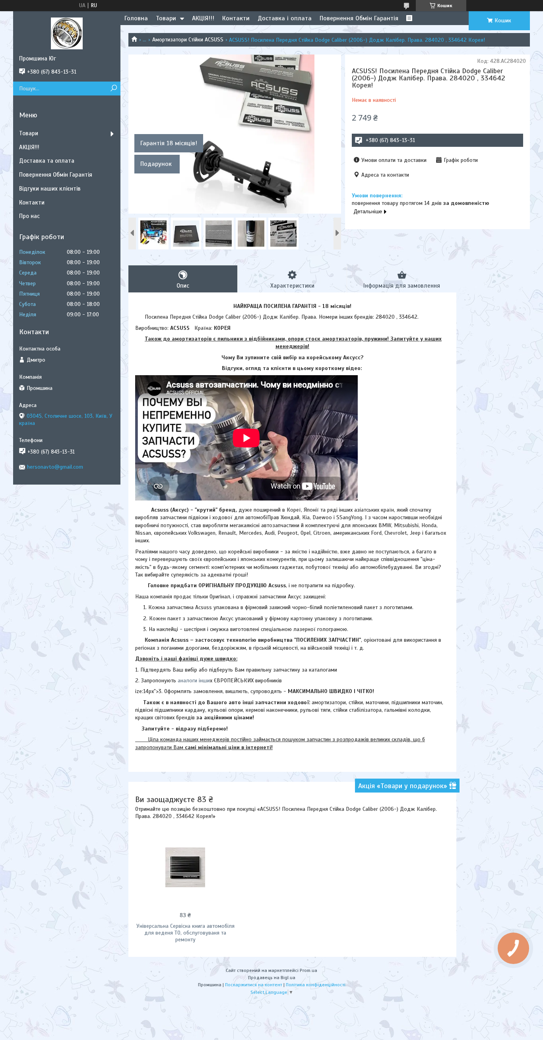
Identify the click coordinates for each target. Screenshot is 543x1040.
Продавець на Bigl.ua (271, 977)
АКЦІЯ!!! (203, 18)
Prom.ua (308, 970)
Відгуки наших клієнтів (50, 188)
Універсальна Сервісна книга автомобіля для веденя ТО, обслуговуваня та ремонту (185, 933)
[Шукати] (113, 88)
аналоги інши (193, 680)
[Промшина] (66, 33)
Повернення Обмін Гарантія (359, 18)
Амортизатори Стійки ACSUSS (187, 39)
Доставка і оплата (285, 18)
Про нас (29, 216)
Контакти (236, 18)
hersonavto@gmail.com (55, 467)
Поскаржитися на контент (253, 984)
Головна (136, 18)
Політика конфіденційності (315, 984)
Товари (166, 18)
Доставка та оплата (46, 160)
